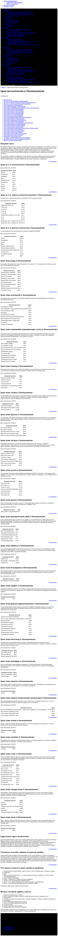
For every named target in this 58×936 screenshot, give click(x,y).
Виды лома (7, 18)
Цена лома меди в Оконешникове (13, 105)
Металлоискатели (11, 25)
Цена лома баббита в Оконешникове (14, 118)
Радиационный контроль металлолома (17, 43)
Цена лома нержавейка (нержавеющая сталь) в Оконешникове (21, 108)
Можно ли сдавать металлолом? (16, 35)
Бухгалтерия (7, 26)
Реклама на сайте (9, 6)
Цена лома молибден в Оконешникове (14, 125)
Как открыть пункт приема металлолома (18, 29)
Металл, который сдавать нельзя (13, 140)
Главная (3, 87)
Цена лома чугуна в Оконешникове (13, 114)
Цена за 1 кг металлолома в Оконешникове (16, 101)
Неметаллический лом (13, 21)
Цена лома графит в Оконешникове (14, 121)
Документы (7, 37)
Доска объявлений (9, 926)
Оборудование (8, 24)
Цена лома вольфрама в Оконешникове (15, 120)
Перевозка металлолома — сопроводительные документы (23, 44)
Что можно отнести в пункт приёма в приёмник (17, 139)
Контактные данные (9, 929)
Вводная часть (8, 99)
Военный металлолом (13, 22)
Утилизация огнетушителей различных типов (19, 13)
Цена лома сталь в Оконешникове (13, 132)
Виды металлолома (12, 20)
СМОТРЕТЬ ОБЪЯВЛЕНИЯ (14, 2)
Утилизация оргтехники (13, 16)
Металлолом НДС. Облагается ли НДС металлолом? (21, 32)
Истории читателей (9, 5)
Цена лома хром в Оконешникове (13, 135)
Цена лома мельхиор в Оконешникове (14, 124)
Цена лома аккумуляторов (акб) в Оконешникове (17, 117)
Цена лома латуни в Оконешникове (14, 113)
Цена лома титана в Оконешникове (13, 110)
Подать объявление (12, 4)
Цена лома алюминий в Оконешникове (15, 106)
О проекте (6, 9)
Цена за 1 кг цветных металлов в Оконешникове (17, 103)
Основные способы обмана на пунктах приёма (17, 137)
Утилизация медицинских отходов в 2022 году (19, 12)
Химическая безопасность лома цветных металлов (21, 41)
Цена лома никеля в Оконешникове (14, 126)
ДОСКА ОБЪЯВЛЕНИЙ (10, 1)
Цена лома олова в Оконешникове (13, 129)
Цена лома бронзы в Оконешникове (14, 112)
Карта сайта (7, 930)
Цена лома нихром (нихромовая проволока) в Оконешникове (21, 128)
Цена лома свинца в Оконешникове (14, 109)
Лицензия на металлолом (14, 30)
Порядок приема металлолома (15, 40)
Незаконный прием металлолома (16, 36)
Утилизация (7, 10)
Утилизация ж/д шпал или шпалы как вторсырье (20, 14)
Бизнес (6, 28)
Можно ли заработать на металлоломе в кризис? (20, 33)
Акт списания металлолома (14, 39)
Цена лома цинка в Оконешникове (13, 116)
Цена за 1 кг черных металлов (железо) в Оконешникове (19, 102)
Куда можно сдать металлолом (12, 136)
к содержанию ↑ (53, 161)
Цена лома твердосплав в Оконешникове (15, 133)
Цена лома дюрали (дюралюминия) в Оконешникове (18, 122)
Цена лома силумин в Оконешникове (14, 131)
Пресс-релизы (8, 17)
